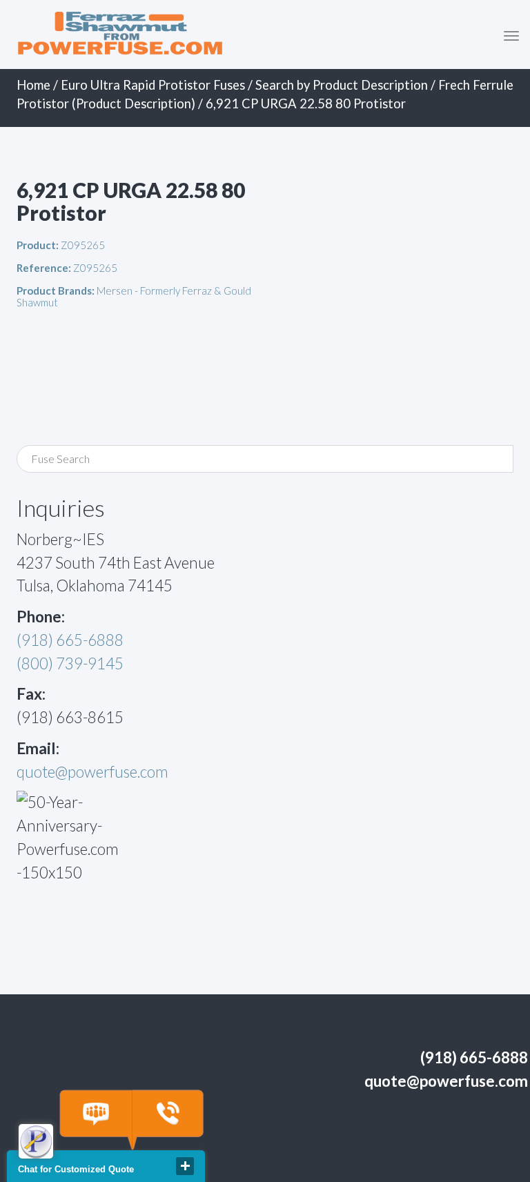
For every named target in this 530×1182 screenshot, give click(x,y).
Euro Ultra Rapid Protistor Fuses (153, 84)
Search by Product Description (341, 84)
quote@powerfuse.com (92, 771)
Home (33, 84)
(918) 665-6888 (70, 640)
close (185, 1166)
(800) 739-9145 (70, 663)
